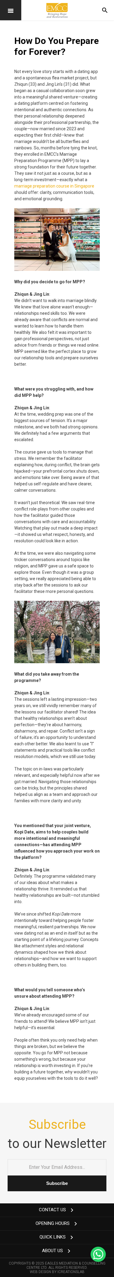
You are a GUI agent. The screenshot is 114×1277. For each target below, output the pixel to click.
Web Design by (57, 1272)
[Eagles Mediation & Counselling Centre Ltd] (57, 10)
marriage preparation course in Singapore (54, 186)
